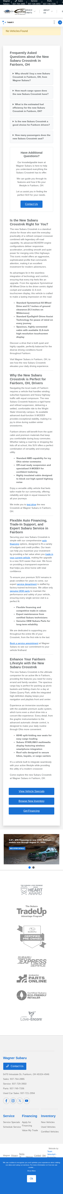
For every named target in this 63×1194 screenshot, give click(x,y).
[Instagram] (13, 1101)
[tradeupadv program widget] (32, 911)
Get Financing (31, 810)
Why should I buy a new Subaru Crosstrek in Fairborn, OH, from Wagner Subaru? (31, 77)
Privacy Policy (14, 1157)
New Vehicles (48, 1122)
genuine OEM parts (20, 591)
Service (9, 1116)
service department (27, 584)
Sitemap (29, 1157)
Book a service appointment (24, 643)
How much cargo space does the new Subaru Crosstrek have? (31, 92)
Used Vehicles (48, 1127)
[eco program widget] (32, 995)
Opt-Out (44, 1157)
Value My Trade (30, 1130)
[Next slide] (33, 867)
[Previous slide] (29, 867)
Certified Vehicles (50, 1131)
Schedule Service (12, 1127)
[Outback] (31, 849)
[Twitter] (20, 1101)
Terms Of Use (21, 1157)
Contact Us (31, 204)
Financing (29, 1116)
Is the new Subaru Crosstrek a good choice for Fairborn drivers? (31, 123)
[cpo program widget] (32, 936)
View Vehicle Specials (31, 791)
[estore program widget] (32, 979)
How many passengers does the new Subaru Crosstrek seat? (31, 137)
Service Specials (11, 1122)
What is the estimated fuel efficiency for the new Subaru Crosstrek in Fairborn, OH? (29, 107)
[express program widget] (32, 961)
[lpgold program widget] (32, 890)
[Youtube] (26, 1101)
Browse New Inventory (31, 801)
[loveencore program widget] (32, 1016)
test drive (31, 504)
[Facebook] (6, 1101)
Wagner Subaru (6, 1157)
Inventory (48, 1116)
